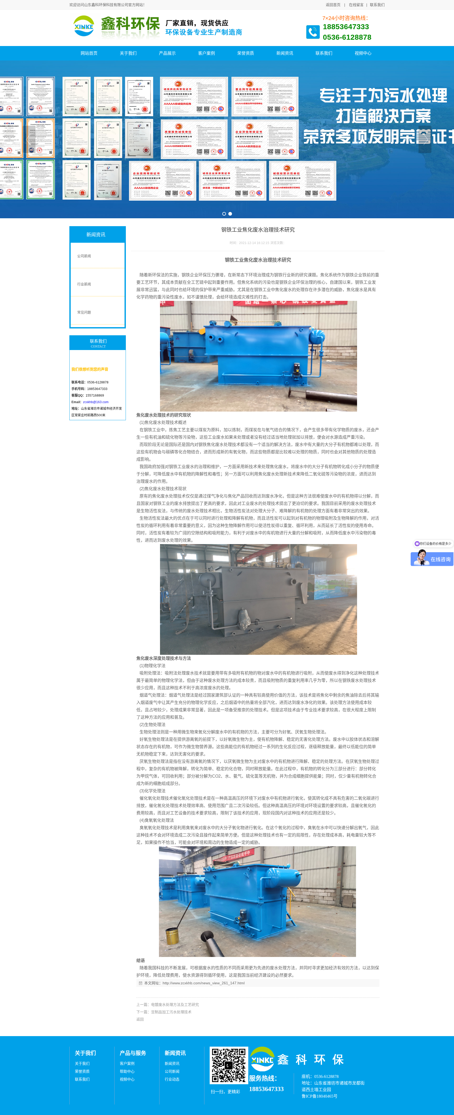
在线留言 (356, 5)
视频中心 (127, 1079)
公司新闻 (172, 1071)
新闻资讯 (172, 1064)
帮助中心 (127, 1071)
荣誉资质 (82, 1071)
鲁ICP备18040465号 (320, 1096)
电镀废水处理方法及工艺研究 (175, 1004)
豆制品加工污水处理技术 (171, 1012)
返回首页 (333, 5)
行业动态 (172, 1079)
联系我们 (377, 5)
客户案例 (127, 1064)
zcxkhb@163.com (96, 402)
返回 (140, 1019)
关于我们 (82, 1064)
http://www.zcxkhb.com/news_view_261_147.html (204, 983)
